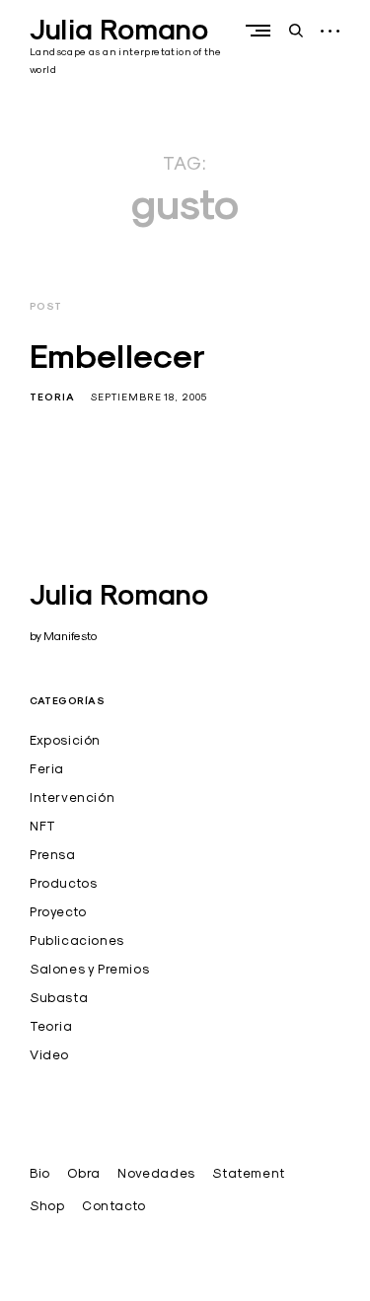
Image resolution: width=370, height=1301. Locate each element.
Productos (63, 883)
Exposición (65, 740)
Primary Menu (262, 30)
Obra (83, 1173)
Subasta (59, 997)
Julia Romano (119, 29)
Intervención (72, 797)
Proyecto (58, 911)
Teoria (52, 397)
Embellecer (117, 356)
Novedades (155, 1173)
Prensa (53, 854)
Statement (248, 1173)
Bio (40, 1173)
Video (49, 1054)
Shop (47, 1205)
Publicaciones (77, 940)
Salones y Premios (89, 968)
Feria (47, 768)
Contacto (114, 1205)
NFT (43, 825)
